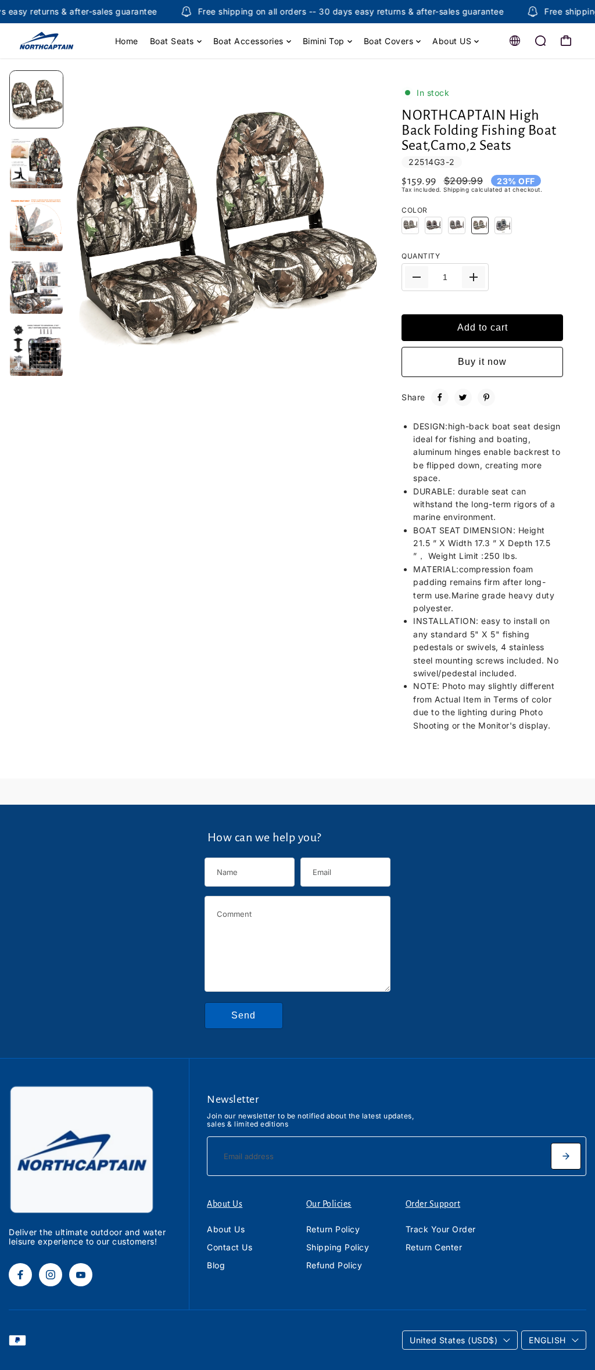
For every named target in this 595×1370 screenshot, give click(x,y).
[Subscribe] (566, 1156)
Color (415, 210)
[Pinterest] (486, 397)
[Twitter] (463, 397)
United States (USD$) (453, 1340)
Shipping (456, 189)
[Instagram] (50, 1274)
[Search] (540, 40)
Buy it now (482, 362)
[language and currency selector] (514, 40)
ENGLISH (547, 1340)
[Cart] (566, 40)
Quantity (421, 256)
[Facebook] (440, 397)
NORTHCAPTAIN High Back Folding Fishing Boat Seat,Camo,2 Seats (479, 130)
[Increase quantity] (473, 277)
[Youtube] (80, 1274)
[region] (223, 224)
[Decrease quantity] (416, 277)
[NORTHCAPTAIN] (61, 40)
